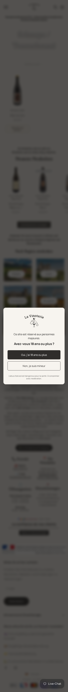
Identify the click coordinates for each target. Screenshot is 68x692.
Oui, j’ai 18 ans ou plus (34, 355)
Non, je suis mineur (34, 366)
